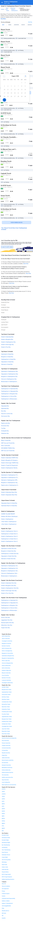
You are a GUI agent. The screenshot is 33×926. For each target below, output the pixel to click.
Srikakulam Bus (5, 433)
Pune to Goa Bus (5, 675)
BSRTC (3, 818)
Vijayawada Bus (5, 406)
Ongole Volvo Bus (5, 627)
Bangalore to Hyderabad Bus (8, 658)
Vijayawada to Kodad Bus (7, 361)
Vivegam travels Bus (6, 745)
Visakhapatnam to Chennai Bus (8, 396)
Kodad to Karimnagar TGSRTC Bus (9, 462)
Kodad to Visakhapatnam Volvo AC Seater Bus (12, 541)
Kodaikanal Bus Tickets (7, 721)
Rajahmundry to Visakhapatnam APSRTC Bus (12, 485)
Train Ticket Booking (6, 849)
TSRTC (3, 796)
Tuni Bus (3, 428)
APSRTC (4, 789)
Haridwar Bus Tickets (6, 723)
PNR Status (4, 862)
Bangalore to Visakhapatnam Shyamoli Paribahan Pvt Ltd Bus (16, 482)
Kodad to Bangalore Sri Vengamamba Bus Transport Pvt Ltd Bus (17, 460)
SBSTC (3, 803)
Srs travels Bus (5, 762)
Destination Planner (6, 854)
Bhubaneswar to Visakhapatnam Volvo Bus (11, 576)
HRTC (3, 801)
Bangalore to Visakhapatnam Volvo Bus (10, 570)
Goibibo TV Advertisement (7, 903)
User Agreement (5, 888)
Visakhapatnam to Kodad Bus (8, 359)
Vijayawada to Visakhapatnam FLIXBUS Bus (12, 477)
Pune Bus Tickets (5, 714)
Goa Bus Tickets (5, 687)
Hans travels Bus (5, 740)
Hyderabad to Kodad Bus (7, 354)
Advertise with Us (5, 910)
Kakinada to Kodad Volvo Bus (8, 558)
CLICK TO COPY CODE (7, 247)
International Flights (6, 842)
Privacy (3, 891)
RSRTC (3, 811)
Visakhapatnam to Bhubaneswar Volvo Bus (11, 610)
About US (4, 883)
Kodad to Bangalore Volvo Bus (8, 585)
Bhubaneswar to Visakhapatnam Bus (10, 381)
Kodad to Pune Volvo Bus (7, 593)
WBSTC (3, 823)
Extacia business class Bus (7, 772)
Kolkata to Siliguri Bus (6, 670)
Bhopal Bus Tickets (6, 731)
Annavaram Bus (5, 425)
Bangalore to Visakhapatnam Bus (9, 376)
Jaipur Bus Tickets (5, 728)
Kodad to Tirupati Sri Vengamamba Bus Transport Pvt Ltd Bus (16, 465)
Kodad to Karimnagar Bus (7, 344)
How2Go (4, 918)
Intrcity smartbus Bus (6, 770)
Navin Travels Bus (5, 445)
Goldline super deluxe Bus (7, 777)
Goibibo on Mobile (6, 900)
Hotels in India (5, 867)
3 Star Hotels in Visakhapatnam (8, 521)
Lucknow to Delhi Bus (6, 680)
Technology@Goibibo (6, 905)
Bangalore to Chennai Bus (7, 653)
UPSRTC (4, 794)
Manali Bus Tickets (6, 706)
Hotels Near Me (5, 869)
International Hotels (6, 837)
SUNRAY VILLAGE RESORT (8, 514)
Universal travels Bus (6, 747)
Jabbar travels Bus (6, 757)
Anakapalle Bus (5, 431)
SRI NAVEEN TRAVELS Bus (8, 448)
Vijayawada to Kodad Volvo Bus (8, 556)
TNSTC (3, 791)
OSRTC (3, 798)
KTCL (3, 825)
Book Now (25, 263)
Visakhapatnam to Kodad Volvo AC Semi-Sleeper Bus (14, 539)
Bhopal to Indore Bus (6, 672)
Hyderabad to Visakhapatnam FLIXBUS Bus (12, 475)
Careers (3, 896)
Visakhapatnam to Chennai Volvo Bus (10, 608)
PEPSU (3, 821)
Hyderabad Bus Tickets (7, 692)
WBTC (3, 816)
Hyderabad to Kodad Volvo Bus (8, 548)
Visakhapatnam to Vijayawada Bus (9, 391)
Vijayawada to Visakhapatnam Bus (9, 374)
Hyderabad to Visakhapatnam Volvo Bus (11, 565)
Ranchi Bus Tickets (6, 733)
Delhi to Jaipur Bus (6, 660)
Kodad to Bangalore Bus (7, 339)
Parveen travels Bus (6, 743)
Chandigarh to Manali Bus (7, 682)
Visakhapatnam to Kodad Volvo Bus (9, 553)
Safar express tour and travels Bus (9, 784)
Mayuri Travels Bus (6, 440)
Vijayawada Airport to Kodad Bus (9, 503)
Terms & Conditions (6, 886)
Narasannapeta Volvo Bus (7, 622)
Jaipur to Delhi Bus (6, 638)
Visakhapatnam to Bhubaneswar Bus (10, 399)
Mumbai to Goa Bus (6, 645)
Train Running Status (6, 859)
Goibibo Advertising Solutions (8, 879)
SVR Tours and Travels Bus (8, 443)
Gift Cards (4, 913)
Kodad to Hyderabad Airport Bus (9, 492)
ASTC (3, 806)
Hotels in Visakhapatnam (7, 519)
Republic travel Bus (6, 752)
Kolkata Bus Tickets (6, 709)
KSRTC (3, 813)
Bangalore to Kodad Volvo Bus (8, 551)
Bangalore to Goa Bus (6, 643)
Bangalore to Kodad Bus (7, 356)
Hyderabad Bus (5, 408)
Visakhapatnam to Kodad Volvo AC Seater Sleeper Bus (14, 533)
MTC (3, 830)
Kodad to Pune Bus (6, 347)
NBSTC (3, 828)
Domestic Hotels (5, 835)
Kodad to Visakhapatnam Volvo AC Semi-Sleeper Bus (14, 536)
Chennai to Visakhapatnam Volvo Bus (10, 573)
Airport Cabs (4, 864)
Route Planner (5, 852)
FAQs (3, 908)
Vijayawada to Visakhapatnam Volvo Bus (11, 568)
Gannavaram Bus (5, 416)
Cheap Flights (5, 857)
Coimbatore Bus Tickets (7, 701)
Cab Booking (4, 847)
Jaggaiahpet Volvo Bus (6, 620)
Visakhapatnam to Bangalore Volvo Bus (10, 605)
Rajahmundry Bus (5, 423)
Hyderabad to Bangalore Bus (8, 655)
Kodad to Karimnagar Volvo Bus (9, 590)
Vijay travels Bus (5, 779)
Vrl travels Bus (5, 750)
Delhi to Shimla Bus (6, 668)
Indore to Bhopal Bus (6, 665)
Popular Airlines (5, 871)
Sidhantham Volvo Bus (6, 625)
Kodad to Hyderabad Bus (7, 337)
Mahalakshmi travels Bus (7, 767)
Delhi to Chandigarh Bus (7, 650)
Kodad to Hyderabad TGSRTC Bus (9, 457)
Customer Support (5, 893)
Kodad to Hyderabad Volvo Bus (8, 583)
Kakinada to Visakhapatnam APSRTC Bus (11, 480)
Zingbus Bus (4, 755)
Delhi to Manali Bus (6, 636)
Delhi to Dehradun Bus (6, 648)
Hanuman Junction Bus (7, 413)
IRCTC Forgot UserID (6, 874)
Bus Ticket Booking (6, 845)
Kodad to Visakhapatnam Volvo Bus (9, 588)
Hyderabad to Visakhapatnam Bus (9, 371)
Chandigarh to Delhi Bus (7, 641)
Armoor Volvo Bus (5, 617)
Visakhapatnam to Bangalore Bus (9, 393)
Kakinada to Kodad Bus (7, 364)
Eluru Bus (3, 411)
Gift (2, 915)
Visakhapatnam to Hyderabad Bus (9, 388)
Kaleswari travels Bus (6, 765)
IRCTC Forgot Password (7, 876)
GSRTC (3, 808)
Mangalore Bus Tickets (6, 719)
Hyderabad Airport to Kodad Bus (9, 505)
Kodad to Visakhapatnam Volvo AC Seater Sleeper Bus (14, 531)
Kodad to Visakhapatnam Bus (8, 342)
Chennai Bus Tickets (6, 694)
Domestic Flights (5, 840)
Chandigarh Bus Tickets (7, 726)
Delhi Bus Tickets (5, 697)
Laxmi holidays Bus (6, 782)
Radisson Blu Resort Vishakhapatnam (10, 516)
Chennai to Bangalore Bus (7, 663)
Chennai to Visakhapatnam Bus (8, 379)
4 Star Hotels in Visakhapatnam (8, 524)
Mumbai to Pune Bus (6, 677)
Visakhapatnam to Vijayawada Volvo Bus (11, 602)
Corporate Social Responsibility (8, 898)
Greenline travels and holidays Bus (9, 738)
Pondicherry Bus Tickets (7, 711)
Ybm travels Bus (5, 774)
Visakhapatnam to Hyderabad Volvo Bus (11, 600)
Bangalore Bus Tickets (6, 689)
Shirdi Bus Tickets (5, 699)
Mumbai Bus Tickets (6, 704)
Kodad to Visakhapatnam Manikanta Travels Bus (13, 468)
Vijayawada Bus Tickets (7, 716)
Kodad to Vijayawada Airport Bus (9, 494)
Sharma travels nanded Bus (7, 760)
